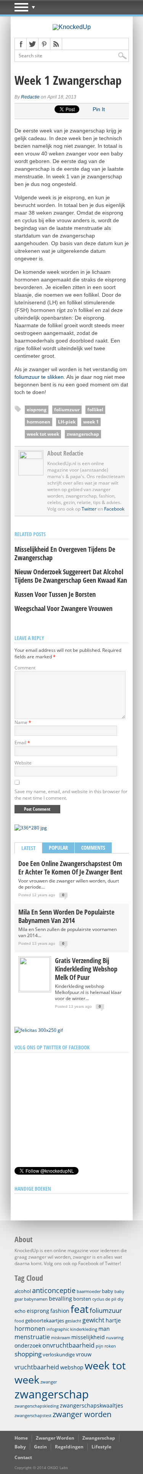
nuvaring (115, 1337)
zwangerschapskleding (36, 1406)
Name (22, 722)
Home (21, 1438)
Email (22, 742)
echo (20, 1311)
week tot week (43, 434)
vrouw (84, 1354)
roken (110, 1346)
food (19, 1321)
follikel (95, 409)
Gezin (40, 1446)
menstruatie (32, 1337)
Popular (58, 847)
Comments (93, 847)
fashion (59, 1310)
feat (79, 1309)
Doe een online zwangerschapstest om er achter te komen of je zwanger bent (70, 867)
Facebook (114, 509)
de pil (110, 1299)
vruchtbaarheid (36, 1367)
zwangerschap (83, 434)
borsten (82, 1298)
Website (23, 763)
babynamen (36, 1299)
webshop (72, 1367)
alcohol (22, 1291)
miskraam (60, 1337)
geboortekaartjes (44, 1320)
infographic (58, 1329)
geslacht (73, 1321)
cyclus (98, 1299)
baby (107, 1291)
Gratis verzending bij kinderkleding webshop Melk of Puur (86, 968)
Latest (28, 848)
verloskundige (59, 1354)
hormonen (38, 422)
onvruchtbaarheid (68, 1345)
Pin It (99, 109)
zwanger (48, 1382)
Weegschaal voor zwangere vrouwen (63, 608)
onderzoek (27, 1345)
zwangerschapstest (32, 1415)
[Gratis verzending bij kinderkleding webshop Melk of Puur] (34, 989)
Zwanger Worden (55, 1438)
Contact (23, 1457)
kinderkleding (83, 1329)
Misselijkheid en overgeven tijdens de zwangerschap (64, 553)
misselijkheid (88, 1337)
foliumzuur (67, 409)
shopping (28, 1354)
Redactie (30, 97)
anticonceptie (54, 1290)
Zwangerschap (98, 1438)
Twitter (89, 509)
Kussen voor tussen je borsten (55, 594)
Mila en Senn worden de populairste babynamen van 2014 (66, 916)
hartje (113, 1320)
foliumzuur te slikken (39, 377)
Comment (24, 667)
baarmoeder (89, 1291)
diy (120, 1299)
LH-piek (67, 422)
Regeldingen (69, 1446)
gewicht (93, 1320)
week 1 (91, 422)
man (104, 1328)
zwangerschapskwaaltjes (91, 1405)
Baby (20, 1446)
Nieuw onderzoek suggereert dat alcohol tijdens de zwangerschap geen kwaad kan (70, 575)
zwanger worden (82, 1414)
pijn (99, 1346)
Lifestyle (101, 1446)
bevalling (60, 1298)
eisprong (37, 409)
